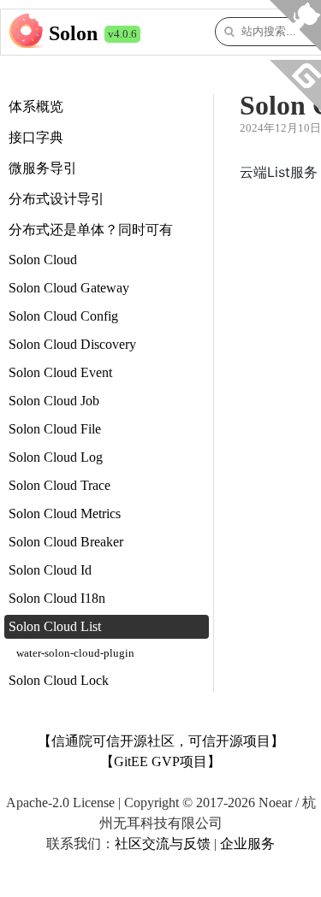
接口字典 (36, 137)
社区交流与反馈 (163, 843)
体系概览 (36, 106)
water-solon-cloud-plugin (75, 653)
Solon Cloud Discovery (72, 344)
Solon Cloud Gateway (69, 287)
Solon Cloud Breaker (66, 541)
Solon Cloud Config (63, 316)
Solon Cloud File (55, 429)
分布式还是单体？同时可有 (91, 229)
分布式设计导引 (56, 199)
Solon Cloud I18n (57, 598)
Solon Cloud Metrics (65, 513)
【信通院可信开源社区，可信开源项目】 (161, 741)
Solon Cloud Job (54, 400)
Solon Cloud (43, 259)
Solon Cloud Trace (59, 485)
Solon (73, 33)
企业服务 (247, 843)
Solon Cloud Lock (59, 680)
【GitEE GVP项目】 (160, 761)
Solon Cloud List (55, 626)
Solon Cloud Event (60, 372)
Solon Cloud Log (56, 457)
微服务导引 (43, 168)
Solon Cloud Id (50, 570)
